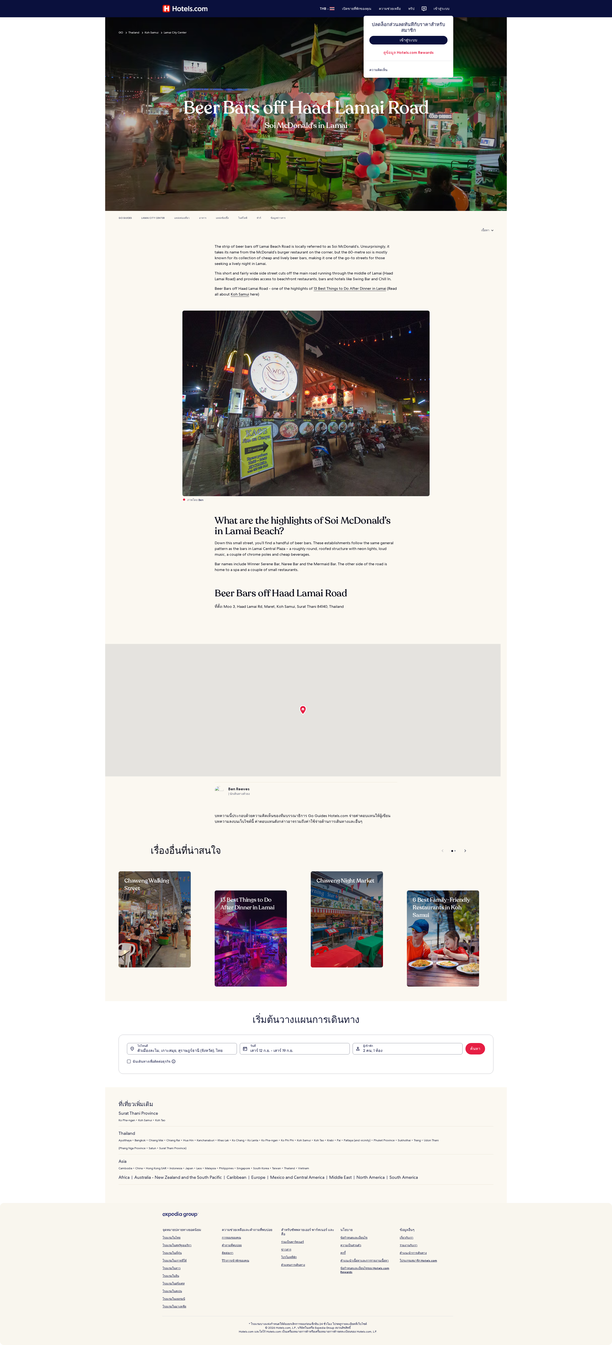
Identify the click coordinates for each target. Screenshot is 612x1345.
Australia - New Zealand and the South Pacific (178, 1177)
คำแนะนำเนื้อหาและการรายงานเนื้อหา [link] (364, 1260)
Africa (124, 1177)
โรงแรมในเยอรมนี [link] (174, 1299)
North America (370, 1177)
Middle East (340, 1177)
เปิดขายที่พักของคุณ (356, 8)
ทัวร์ (259, 218)
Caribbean (236, 1177)
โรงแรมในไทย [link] (171, 1237)
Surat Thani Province (138, 1113)
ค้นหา (475, 1048)
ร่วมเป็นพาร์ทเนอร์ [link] (292, 1242)
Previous (443, 851)
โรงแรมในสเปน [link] (172, 1291)
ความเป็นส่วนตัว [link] (350, 1245)
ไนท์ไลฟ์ (242, 218)
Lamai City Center (175, 32)
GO (121, 32)
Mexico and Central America (297, 1177)
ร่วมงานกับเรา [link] (408, 1245)
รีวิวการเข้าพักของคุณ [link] (235, 1260)
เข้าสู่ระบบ (441, 8)
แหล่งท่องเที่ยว (182, 218)
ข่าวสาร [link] (286, 1249)
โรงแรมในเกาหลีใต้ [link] (175, 1260)
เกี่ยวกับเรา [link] (406, 1237)
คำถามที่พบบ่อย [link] (232, 1245)
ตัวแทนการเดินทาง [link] (293, 1265)
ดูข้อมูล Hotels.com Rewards (408, 52)
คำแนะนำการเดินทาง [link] (413, 1253)
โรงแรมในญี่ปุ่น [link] (172, 1253)
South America (403, 1177)
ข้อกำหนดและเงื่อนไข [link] (353, 1237)
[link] (408, 70)
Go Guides (125, 218)
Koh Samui (151, 32)
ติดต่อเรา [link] (227, 1253)
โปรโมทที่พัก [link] (289, 1257)
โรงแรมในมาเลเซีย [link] (174, 1306)
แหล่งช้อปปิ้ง (222, 218)
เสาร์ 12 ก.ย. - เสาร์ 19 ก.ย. (271, 1050)
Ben (200, 500)
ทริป (411, 8)
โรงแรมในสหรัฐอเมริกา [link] (177, 1245)
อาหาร (202, 218)
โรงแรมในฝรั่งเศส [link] (174, 1283)
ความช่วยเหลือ (390, 8)
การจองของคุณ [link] (231, 1237)
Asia (122, 1161)
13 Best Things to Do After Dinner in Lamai (350, 288)
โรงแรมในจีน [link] (171, 1276)
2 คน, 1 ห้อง (372, 1050)
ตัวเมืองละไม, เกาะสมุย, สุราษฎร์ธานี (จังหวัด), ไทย (180, 1050)
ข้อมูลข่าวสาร (278, 218)
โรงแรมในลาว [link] (171, 1268)
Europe (258, 1177)
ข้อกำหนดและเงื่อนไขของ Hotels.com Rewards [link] (364, 1270)
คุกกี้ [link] (343, 1253)
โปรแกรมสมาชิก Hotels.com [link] (418, 1260)
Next (463, 851)
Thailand (133, 32)
